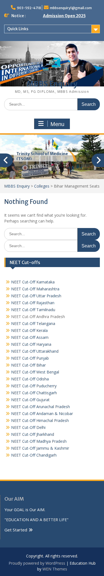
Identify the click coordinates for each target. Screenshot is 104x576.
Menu (57, 124)
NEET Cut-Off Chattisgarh (34, 392)
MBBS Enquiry (52, 83)
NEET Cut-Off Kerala (29, 330)
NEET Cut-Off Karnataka (33, 282)
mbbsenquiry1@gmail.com (71, 8)
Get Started (15, 530)
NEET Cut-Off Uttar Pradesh (36, 295)
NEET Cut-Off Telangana (33, 323)
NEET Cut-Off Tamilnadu (33, 309)
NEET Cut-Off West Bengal (35, 372)
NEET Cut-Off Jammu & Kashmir (40, 448)
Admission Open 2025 (64, 15)
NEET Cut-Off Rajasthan (32, 302)
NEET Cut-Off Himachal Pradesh (40, 420)
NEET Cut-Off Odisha (30, 379)
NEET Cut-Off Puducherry (34, 385)
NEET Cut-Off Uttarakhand (35, 351)
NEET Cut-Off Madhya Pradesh (39, 441)
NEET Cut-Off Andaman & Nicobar (42, 413)
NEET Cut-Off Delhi (28, 427)
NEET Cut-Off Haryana (31, 344)
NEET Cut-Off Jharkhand (32, 434)
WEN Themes (54, 569)
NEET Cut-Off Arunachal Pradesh (40, 406)
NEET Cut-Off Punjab (30, 358)
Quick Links (17, 28)
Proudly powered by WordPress (37, 563)
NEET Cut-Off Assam (30, 337)
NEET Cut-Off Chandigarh (34, 455)
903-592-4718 (29, 8)
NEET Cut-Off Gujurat (30, 399)
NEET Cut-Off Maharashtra (35, 288)
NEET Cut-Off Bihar (28, 365)
